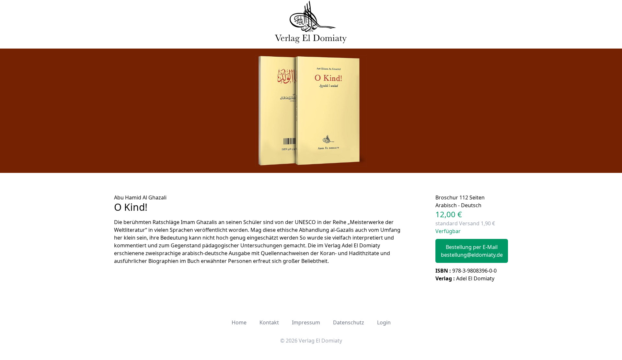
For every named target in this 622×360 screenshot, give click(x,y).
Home (239, 322)
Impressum (306, 322)
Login (384, 322)
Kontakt (269, 322)
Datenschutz (348, 322)
